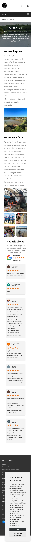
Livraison (4, 464)
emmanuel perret (15, 284)
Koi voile (4, 487)
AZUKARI (4, 482)
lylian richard (14, 420)
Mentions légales (7, 467)
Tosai (3, 498)
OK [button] (18, 530)
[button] (15, 14)
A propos (4, 472)
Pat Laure (13, 366)
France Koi (16, 256)
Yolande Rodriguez (16, 343)
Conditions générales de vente (10, 469)
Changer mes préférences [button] (18, 534)
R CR (12, 391)
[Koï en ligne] (4, 6)
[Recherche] (21, 5)
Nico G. (13, 300)
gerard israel (14, 266)
